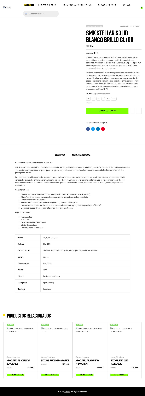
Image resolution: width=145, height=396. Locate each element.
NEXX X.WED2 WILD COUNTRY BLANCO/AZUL (18, 362)
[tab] (60, 155)
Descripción (60, 154)
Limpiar (88, 103)
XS (88, 99)
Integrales (103, 122)
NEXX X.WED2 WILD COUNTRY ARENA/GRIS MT (87, 362)
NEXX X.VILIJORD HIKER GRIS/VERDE (55, 360)
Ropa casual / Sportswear (77, 5)
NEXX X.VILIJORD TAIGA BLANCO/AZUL (119, 362)
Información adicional (81, 154)
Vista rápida (33, 375)
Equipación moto (47, 5)
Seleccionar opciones (17, 375)
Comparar (139, 111)
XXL (113, 99)
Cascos (27, 5)
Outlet (126, 5)
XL (108, 99)
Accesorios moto (107, 5)
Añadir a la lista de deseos (132, 111)
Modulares (51, 357)
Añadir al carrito (107, 111)
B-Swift (67, 391)
